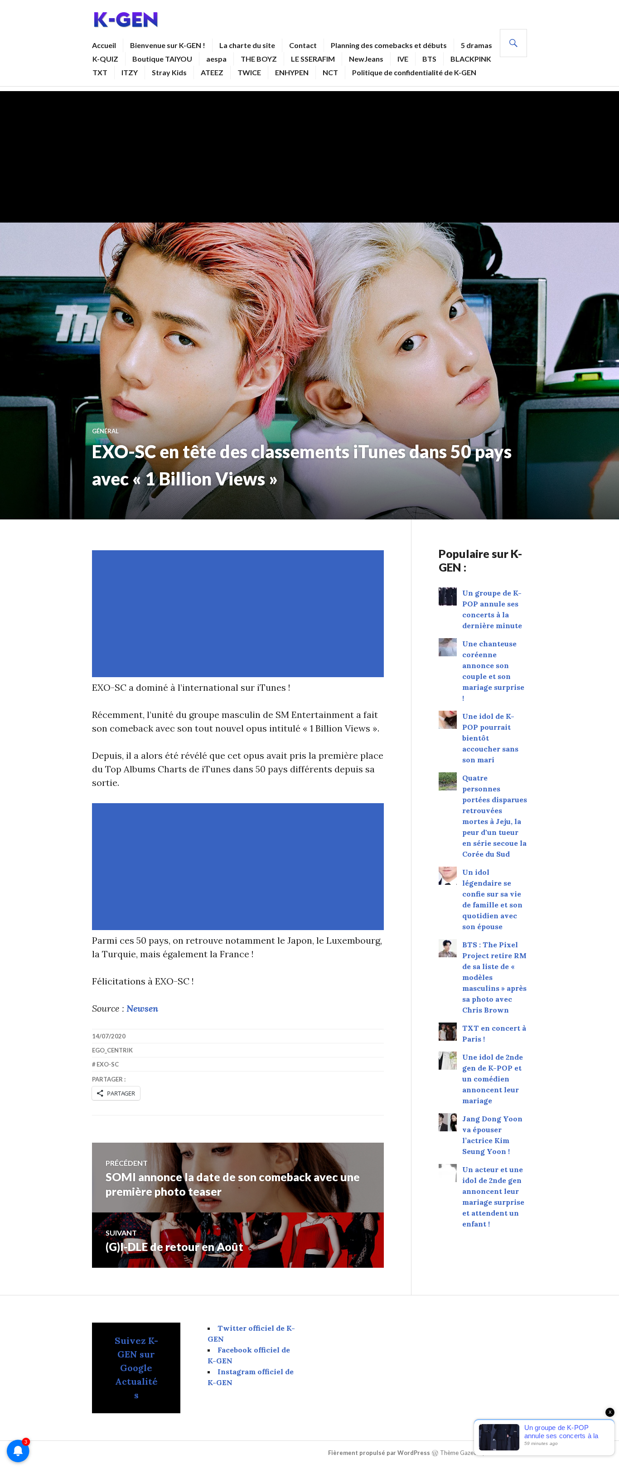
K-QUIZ (105, 58)
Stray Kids (169, 72)
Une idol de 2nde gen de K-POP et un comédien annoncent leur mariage (492, 1078)
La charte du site (247, 45)
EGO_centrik (112, 1050)
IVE (402, 58)
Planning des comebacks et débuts (389, 45)
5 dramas (476, 45)
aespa (216, 58)
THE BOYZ (259, 58)
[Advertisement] (309, 154)
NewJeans (366, 58)
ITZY (129, 72)
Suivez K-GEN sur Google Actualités (136, 1368)
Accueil (104, 45)
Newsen (142, 1008)
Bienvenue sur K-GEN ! (167, 45)
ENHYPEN (292, 72)
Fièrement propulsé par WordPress (379, 1452)
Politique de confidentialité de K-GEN (414, 72)
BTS (429, 58)
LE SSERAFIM (313, 58)
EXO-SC (108, 1064)
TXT (99, 72)
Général (105, 431)
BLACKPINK (470, 58)
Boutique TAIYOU (162, 58)
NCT (330, 72)
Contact (303, 45)
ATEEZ (212, 72)
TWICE (249, 72)
